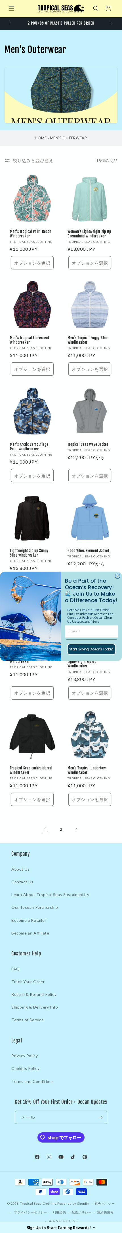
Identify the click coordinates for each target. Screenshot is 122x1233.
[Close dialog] (117, 576)
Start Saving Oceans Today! (91, 649)
